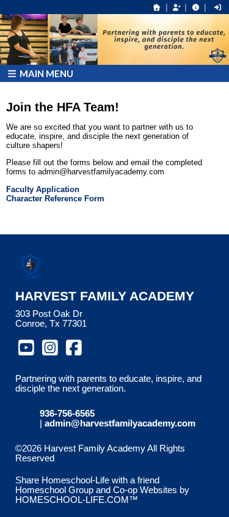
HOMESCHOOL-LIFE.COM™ (76, 500)
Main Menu (45, 73)
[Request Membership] (176, 7)
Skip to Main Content (65, 468)
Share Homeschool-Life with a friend (87, 480)
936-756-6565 (67, 413)
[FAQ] (195, 7)
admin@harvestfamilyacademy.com (120, 423)
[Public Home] (157, 7)
